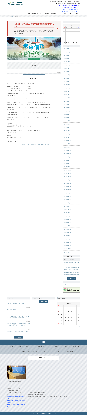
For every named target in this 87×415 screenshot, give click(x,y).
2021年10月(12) (67, 176)
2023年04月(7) (67, 117)
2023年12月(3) (67, 91)
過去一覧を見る (71, 278)
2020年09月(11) (67, 219)
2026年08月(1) (67, 48)
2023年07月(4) (67, 107)
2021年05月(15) (67, 193)
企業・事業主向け (66, 347)
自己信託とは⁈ (75, 347)
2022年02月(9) (67, 163)
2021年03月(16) (67, 199)
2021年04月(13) (67, 196)
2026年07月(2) (67, 52)
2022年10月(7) (67, 137)
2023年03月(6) (67, 121)
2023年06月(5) (67, 111)
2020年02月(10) (67, 242)
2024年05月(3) (67, 85)
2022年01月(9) (67, 166)
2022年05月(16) (67, 153)
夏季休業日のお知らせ (13, 309)
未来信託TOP (11, 347)
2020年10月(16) (67, 216)
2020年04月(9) (67, 235)
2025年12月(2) (67, 62)
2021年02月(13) (67, 203)
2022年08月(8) (67, 144)
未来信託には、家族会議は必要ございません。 (18, 332)
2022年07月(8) (67, 147)
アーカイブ (67, 46)
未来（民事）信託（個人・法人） (35, 13)
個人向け (57, 347)
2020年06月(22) (67, 229)
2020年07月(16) (67, 226)
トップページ (16, 351)
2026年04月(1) (67, 55)
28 (71, 42)
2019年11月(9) (67, 252)
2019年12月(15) (67, 249)
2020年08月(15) (67, 222)
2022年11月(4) (67, 134)
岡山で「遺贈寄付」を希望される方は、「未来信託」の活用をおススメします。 (18, 324)
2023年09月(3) (67, 101)
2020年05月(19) (67, 232)
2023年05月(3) (67, 114)
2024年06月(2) (67, 81)
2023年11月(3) (67, 94)
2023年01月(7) (67, 127)
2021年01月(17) (67, 206)
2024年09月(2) (67, 71)
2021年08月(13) (67, 183)
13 (69, 36)
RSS (65, 285)
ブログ (65, 13)
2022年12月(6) (67, 130)
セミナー (60, 13)
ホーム (24, 13)
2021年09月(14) (67, 180)
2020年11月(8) (67, 212)
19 (66, 39)
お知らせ (71, 13)
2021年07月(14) (67, 186)
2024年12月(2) (67, 68)
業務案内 (47, 13)
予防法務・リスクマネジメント (45, 347)
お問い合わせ (78, 13)
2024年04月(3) (67, 88)
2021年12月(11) (67, 170)
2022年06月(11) (67, 150)
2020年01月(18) (67, 245)
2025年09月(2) (67, 65)
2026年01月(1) (67, 58)
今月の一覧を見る (43, 301)
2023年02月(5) (67, 124)
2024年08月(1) (67, 75)
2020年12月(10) (67, 209)
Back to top (43, 342)
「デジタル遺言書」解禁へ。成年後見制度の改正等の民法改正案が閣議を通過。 (18, 316)
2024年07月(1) (67, 78)
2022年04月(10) (67, 157)
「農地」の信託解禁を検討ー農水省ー (17, 303)
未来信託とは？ (20, 347)
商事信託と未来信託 (31, 347)
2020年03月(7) (67, 239)
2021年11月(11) (67, 173)
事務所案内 (53, 13)
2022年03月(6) (67, 160)
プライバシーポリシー (69, 351)
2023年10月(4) (67, 98)
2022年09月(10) (67, 140)
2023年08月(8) (67, 104)
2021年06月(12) (67, 189)
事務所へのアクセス (43, 358)
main (28, 144)
